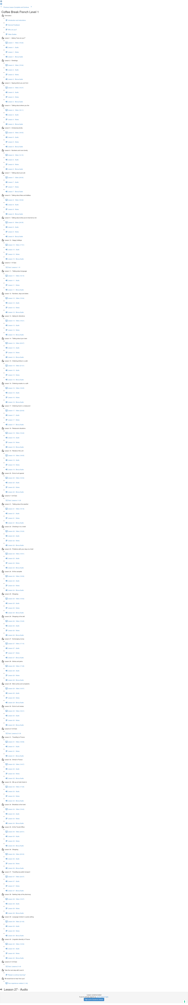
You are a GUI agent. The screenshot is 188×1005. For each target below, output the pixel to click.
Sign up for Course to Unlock (94, 999)
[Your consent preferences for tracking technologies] (184, 1001)
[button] (1, 2)
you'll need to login (102, 997)
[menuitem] (1, 4)
